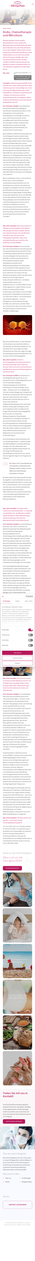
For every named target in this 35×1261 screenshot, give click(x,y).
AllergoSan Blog (26, 1182)
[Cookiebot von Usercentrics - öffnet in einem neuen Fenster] (25, 596)
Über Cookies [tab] (29, 601)
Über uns (8, 1178)
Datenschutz (7, 1225)
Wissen (7, 1182)
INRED (19, 1225)
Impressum (27, 1223)
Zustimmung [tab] (6, 601)
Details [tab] (17, 601)
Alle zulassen (17, 653)
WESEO (29, 1225)
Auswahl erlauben (17, 658)
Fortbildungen (26, 1178)
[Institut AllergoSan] (17, 4)
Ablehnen (17, 663)
